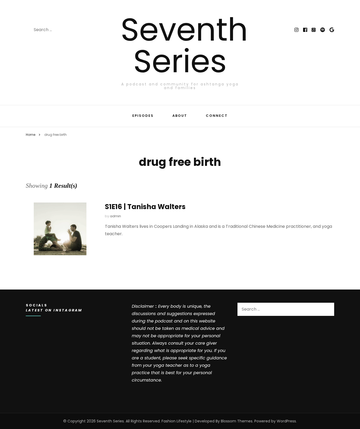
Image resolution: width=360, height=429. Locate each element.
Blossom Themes (236, 421)
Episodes (143, 115)
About (179, 115)
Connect (217, 115)
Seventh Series (184, 45)
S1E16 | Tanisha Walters (145, 206)
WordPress (286, 421)
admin (115, 216)
